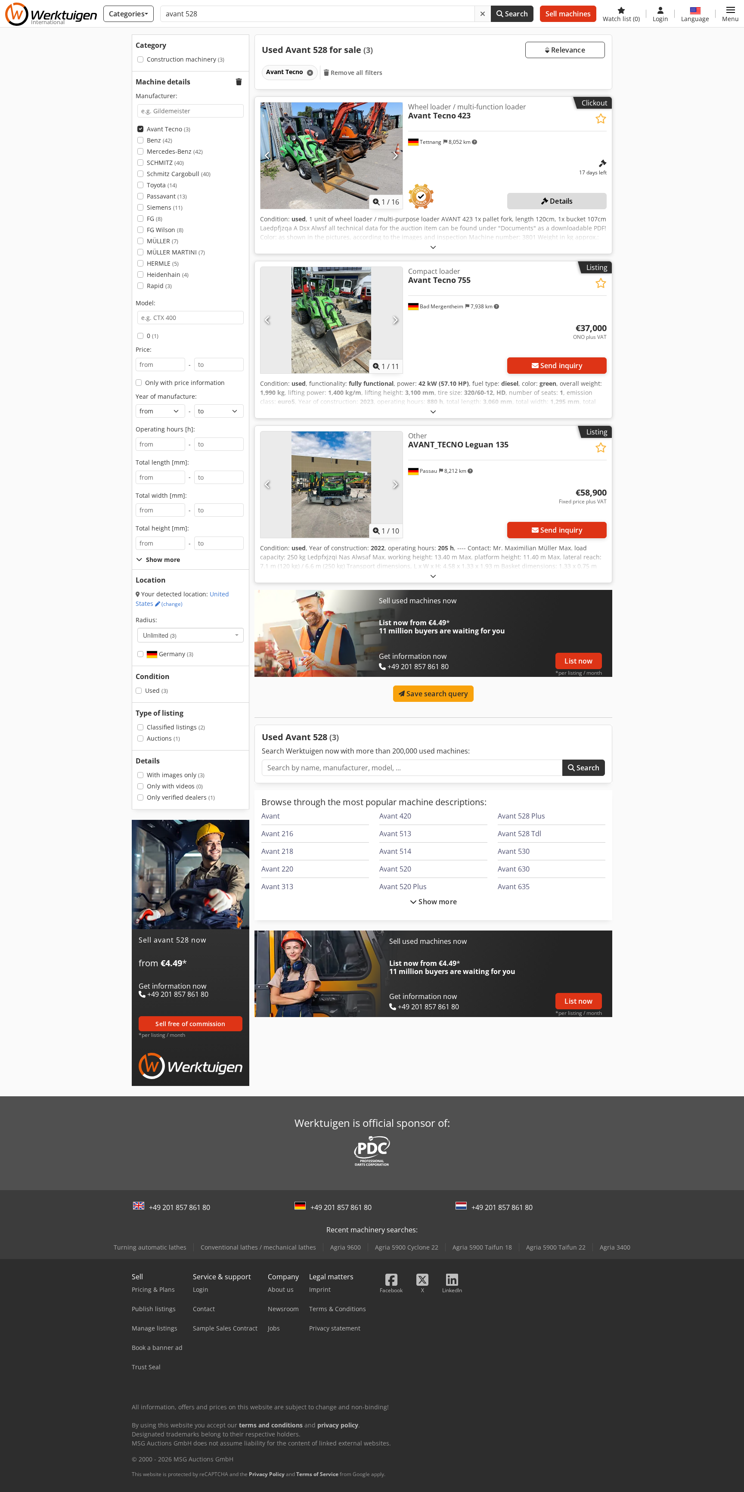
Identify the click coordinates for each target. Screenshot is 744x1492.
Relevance (567, 50)
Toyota (162, 185)
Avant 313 (277, 886)
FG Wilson (165, 230)
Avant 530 (514, 851)
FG (154, 218)
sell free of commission (190, 1024)
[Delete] (482, 14)
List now (578, 661)
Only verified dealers (181, 797)
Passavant (167, 196)
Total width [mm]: (161, 495)
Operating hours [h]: (165, 429)
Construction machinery (185, 59)
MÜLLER (162, 241)
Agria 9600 (345, 1247)
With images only (176, 775)
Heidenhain (168, 274)
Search (515, 14)
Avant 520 (395, 869)
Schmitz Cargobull (179, 174)
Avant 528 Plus (521, 816)
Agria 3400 (615, 1247)
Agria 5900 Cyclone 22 (406, 1247)
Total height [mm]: (162, 528)
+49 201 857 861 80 (179, 1207)
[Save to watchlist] (601, 118)
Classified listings (176, 727)
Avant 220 (277, 869)
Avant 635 (514, 886)
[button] (730, 14)
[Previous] (267, 155)
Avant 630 (514, 869)
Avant (270, 816)
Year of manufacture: (166, 396)
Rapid (159, 286)
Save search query (436, 693)
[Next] (395, 155)
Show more (437, 901)
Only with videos (175, 786)
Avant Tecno (168, 129)
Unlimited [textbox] (160, 635)
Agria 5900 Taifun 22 (556, 1247)
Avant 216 (277, 833)
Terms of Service (317, 1474)
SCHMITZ (165, 162)
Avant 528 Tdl (519, 833)
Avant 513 (395, 833)
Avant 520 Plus (403, 886)
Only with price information (185, 382)
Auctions (163, 738)
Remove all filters (356, 72)
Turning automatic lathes (150, 1247)
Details (560, 201)
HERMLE (163, 263)
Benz (159, 140)
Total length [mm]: (162, 462)
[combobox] (190, 635)
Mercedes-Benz (175, 151)
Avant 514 (395, 851)
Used (156, 690)
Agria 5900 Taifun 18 (482, 1247)
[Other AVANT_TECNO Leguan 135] (331, 484)
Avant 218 (277, 851)
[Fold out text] (433, 247)
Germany (175, 654)
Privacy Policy (267, 1474)
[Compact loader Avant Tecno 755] (331, 320)
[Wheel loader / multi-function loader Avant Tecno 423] (331, 155)
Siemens (165, 207)
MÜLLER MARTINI (176, 252)
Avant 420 (395, 816)
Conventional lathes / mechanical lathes (258, 1247)
